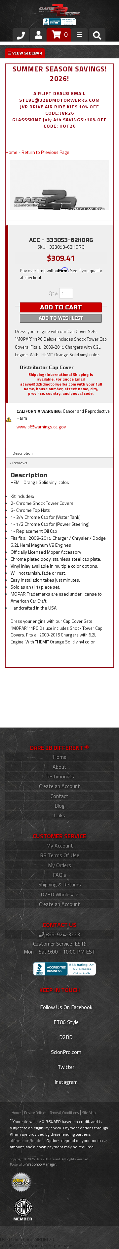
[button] (97, 36)
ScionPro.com (65, 1052)
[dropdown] (79, 35)
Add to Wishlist (61, 318)
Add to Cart (61, 307)
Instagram (65, 1082)
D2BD (65, 1037)
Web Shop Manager (41, 1164)
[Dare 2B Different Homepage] (59, 11)
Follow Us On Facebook (65, 1007)
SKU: (42, 246)
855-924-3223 (62, 934)
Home (12, 152)
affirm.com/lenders (27, 1140)
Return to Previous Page (45, 152)
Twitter (65, 1067)
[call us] (21, 35)
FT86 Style (65, 1022)
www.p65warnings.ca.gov (41, 426)
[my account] (38, 35)
